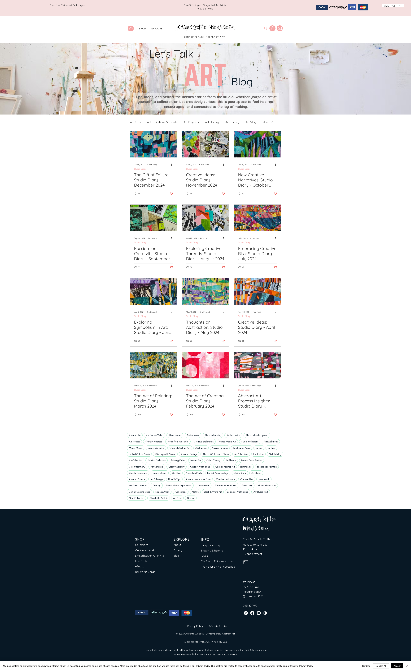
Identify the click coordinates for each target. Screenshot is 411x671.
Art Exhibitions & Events (162, 122)
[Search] (265, 28)
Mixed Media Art (227, 441)
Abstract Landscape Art (257, 435)
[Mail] (280, 28)
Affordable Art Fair (158, 498)
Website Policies (218, 626)
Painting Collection (157, 460)
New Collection (136, 498)
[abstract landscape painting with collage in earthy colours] (153, 365)
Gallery (178, 550)
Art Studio (256, 472)
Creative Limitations (225, 479)
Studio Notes (193, 435)
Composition (203, 485)
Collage (271, 447)
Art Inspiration (233, 435)
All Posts (135, 122)
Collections (141, 545)
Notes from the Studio (177, 441)
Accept (397, 665)
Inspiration (258, 454)
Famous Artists (162, 491)
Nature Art (195, 460)
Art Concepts (157, 466)
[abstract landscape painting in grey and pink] (257, 365)
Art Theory (232, 122)
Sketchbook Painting (267, 466)
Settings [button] (366, 665)
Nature (195, 491)
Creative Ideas (159, 472)
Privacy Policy (195, 626)
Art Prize (177, 498)
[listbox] (393, 5)
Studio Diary (140, 168)
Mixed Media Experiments (179, 485)
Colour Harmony (137, 466)
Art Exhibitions (271, 441)
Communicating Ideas (139, 491)
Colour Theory (213, 460)
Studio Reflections (249, 441)
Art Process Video (154, 435)
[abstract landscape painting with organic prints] (153, 291)
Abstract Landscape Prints (198, 479)
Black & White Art (213, 491)
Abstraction (200, 447)
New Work (263, 479)
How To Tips (174, 479)
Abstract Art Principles (225, 485)
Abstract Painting (213, 435)
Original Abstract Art (180, 447)
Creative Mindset (156, 447)
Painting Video (178, 460)
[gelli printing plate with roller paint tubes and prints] (153, 218)
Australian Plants (194, 472)
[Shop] (272, 28)
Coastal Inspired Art (225, 466)
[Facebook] (252, 613)
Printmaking (246, 466)
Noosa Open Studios (251, 460)
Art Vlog (251, 122)
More (265, 122)
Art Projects (191, 122)
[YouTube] (259, 613)
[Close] (407, 665)
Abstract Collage (189, 454)
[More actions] (172, 165)
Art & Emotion (241, 454)
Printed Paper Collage (217, 472)
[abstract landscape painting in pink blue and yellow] (257, 218)
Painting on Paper (241, 447)
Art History (212, 122)
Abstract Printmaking (200, 466)
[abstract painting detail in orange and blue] (257, 291)
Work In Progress (153, 441)
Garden (190, 498)
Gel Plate (176, 472)
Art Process (134, 441)
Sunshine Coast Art (138, 485)
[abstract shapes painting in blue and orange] (153, 144)
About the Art (175, 435)
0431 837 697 (250, 605)
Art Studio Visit (261, 491)
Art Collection (135, 460)
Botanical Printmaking (237, 491)
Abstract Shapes (220, 447)
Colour (259, 447)
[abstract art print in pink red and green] (205, 365)
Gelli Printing (275, 454)
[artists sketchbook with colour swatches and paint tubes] (205, 218)
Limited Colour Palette (139, 454)
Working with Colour (165, 454)
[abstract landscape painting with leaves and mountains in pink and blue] (257, 144)
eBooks (139, 566)
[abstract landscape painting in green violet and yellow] (205, 291)
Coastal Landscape (138, 472)
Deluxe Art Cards (145, 572)
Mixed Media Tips (267, 485)
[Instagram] (246, 613)
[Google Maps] (265, 613)
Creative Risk (246, 479)
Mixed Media (135, 447)
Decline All (381, 665)
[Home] (131, 28)
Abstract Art (134, 435)
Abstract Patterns (137, 479)
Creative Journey (176, 466)
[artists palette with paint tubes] (205, 144)
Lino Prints (141, 561)
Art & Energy (156, 479)
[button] (142, 28)
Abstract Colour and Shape (216, 454)
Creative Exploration (204, 441)
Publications (180, 491)
